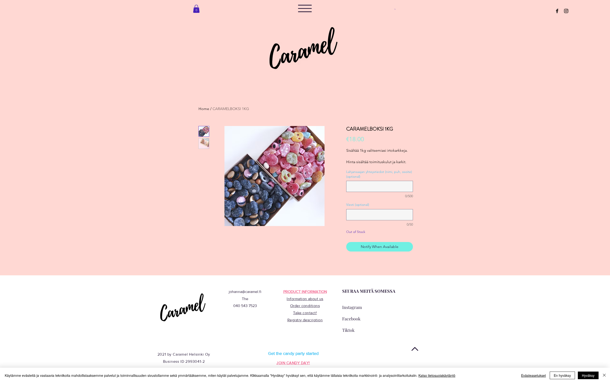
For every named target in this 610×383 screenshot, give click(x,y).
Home (203, 108)
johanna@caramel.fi (245, 292)
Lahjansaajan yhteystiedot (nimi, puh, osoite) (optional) (379, 174)
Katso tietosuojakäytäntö (436, 375)
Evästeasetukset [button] (533, 375)
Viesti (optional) (357, 204)
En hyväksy (562, 375)
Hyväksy (588, 375)
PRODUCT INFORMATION (305, 292)
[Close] (604, 375)
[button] (305, 8)
